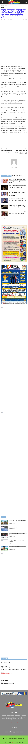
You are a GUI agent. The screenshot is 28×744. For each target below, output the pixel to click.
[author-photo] (14, 165)
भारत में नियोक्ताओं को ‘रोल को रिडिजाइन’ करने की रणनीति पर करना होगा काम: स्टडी (21, 152)
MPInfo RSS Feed (21, 738)
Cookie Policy (15, 737)
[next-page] (4, 218)
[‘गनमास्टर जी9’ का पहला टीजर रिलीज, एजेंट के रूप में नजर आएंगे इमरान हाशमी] (4, 207)
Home (2, 5)
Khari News (5, 19)
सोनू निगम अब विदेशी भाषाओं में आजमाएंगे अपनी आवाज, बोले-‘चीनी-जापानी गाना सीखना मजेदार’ (17, 194)
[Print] (18, 22)
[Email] (15, 22)
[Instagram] (10, 732)
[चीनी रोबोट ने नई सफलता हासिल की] (4, 528)
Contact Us (10, 737)
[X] (5, 22)
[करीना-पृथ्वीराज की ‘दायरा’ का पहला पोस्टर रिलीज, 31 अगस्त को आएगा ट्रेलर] (4, 187)
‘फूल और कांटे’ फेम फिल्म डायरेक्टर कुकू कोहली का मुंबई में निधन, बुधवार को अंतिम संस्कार (17, 181)
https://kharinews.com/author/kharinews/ (14, 169)
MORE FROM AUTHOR (17, 175)
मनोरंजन (6, 5)
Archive (14, 740)
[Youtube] (21, 732)
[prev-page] (2, 218)
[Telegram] (12, 22)
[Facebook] (2, 22)
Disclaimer (21, 737)
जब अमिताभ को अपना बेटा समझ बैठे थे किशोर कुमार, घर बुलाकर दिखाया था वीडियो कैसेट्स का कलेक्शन (17, 200)
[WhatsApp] (9, 22)
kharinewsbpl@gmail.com (6, 673)
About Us (5, 737)
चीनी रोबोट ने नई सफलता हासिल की (15, 527)
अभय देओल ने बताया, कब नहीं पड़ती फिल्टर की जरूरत (6, 151)
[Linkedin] (14, 732)
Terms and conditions (13, 738)
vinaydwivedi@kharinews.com (7, 675)
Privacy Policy (5, 738)
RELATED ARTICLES (6, 175)
